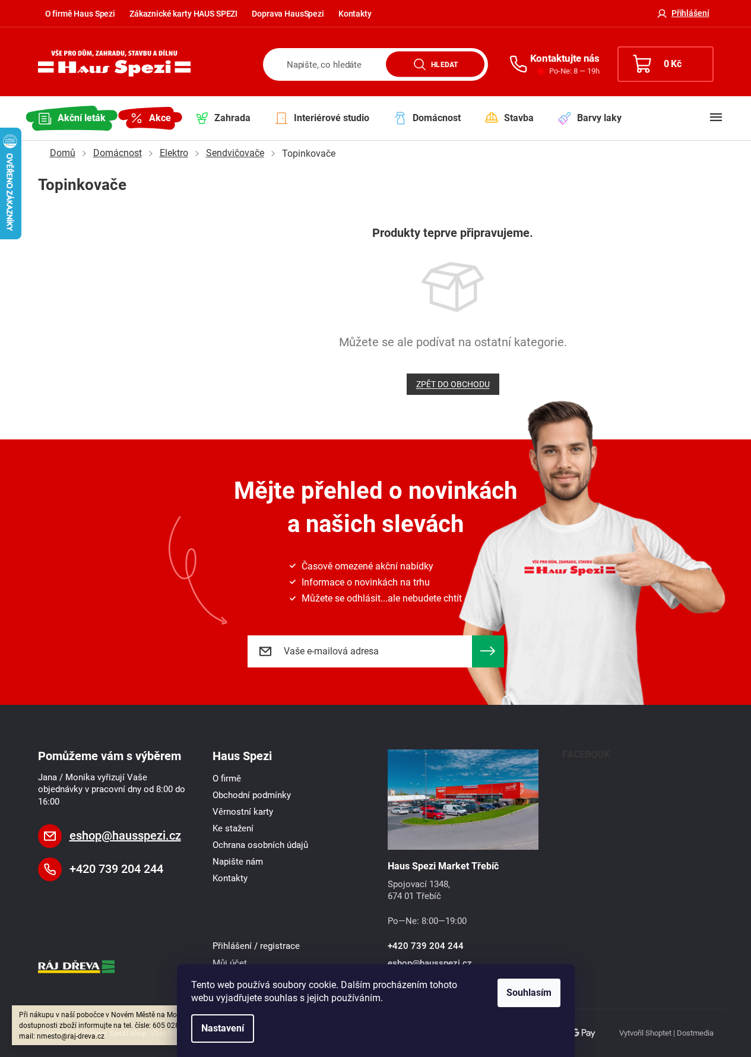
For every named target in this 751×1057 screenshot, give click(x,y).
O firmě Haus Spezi (80, 13)
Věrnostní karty (243, 811)
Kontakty (355, 13)
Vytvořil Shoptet (645, 1032)
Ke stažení (233, 828)
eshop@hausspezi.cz (125, 835)
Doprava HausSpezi (288, 13)
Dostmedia (695, 1032)
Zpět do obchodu (453, 384)
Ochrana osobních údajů (260, 845)
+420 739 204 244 (116, 869)
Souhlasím (529, 992)
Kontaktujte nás (565, 58)
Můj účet (230, 963)
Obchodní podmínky (252, 795)
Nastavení (222, 1028)
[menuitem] (72, 118)
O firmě (227, 778)
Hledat (444, 64)
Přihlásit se (488, 651)
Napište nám (238, 861)
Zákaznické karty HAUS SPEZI (183, 13)
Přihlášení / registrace (256, 946)
